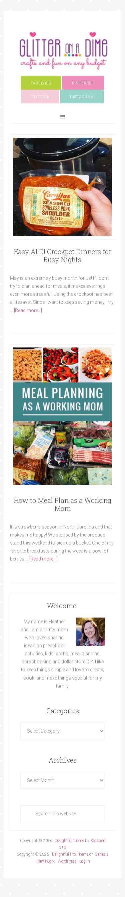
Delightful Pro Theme (70, 854)
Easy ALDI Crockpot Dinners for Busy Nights (62, 255)
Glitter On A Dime (62, 51)
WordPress (67, 861)
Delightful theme (69, 840)
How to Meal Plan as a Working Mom (62, 504)
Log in (84, 861)
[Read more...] (28, 310)
